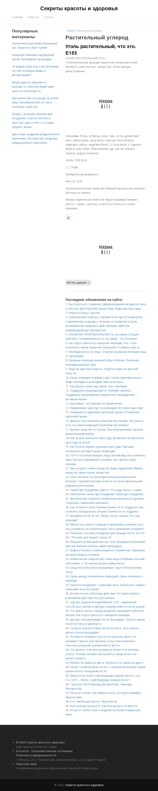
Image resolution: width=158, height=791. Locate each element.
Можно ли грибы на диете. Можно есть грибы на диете (106, 662)
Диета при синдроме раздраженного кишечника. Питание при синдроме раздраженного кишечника (36, 138)
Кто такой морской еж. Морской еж (93, 701)
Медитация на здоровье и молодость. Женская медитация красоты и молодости (33, 86)
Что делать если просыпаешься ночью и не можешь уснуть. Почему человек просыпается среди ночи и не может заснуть (102, 654)
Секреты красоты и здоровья (79, 8)
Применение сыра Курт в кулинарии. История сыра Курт (107, 408)
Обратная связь (26, 764)
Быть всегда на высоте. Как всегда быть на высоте (104, 706)
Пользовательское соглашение (52, 751)
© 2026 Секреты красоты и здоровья (40, 742)
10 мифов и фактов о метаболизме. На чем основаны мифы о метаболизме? (35, 71)
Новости (33, 17)
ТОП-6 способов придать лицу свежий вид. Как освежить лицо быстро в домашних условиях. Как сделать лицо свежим (105, 459)
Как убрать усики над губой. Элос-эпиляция (98, 386)
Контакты (22, 751)
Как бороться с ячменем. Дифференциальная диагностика (107, 304)
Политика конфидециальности (36, 755)
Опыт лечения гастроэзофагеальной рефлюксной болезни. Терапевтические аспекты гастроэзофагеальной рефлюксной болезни (104, 481)
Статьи (48, 17)
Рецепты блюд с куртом (84, 313)
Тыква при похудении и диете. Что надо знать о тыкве (106, 490)
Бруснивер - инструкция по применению (96, 403)
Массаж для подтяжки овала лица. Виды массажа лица (104, 308)
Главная (17, 17)
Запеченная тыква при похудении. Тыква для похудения (106, 494)
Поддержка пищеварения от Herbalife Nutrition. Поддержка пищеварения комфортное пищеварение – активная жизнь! (101, 395)
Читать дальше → (78, 282)
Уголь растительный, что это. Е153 (101, 49)
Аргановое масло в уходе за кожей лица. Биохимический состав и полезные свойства (35, 102)
